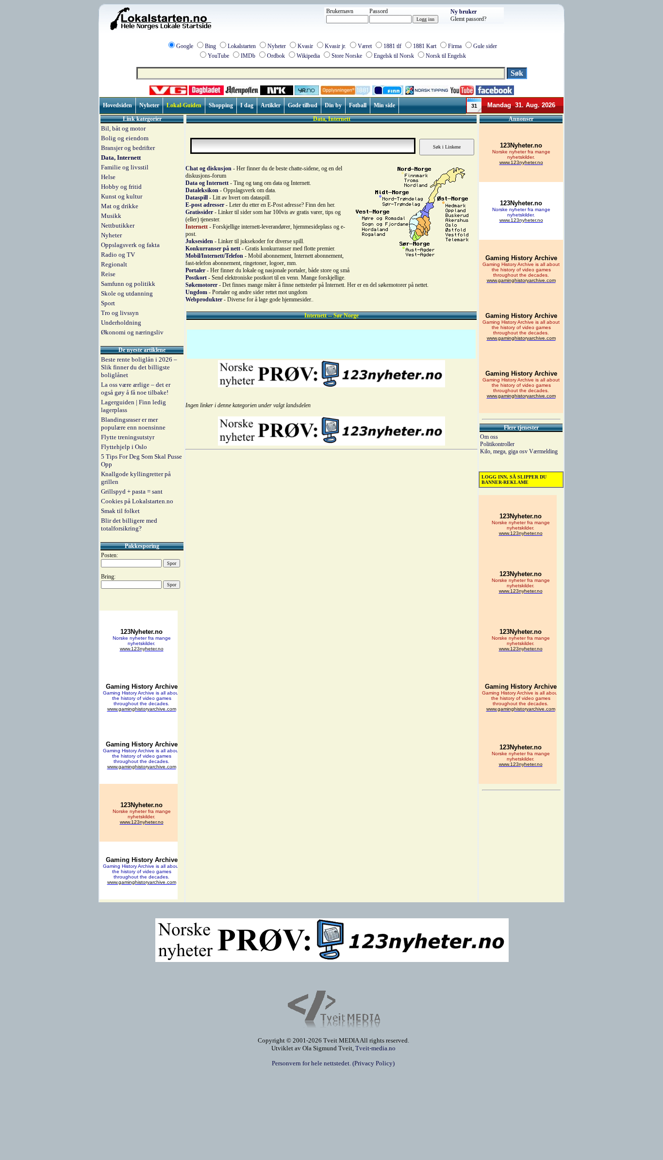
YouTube (218, 55)
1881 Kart (424, 46)
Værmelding (543, 451)
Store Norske (347, 55)
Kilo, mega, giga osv (504, 451)
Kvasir (305, 46)
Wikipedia (308, 55)
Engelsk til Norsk (394, 55)
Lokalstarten (242, 46)
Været (365, 46)
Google (184, 46)
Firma (455, 46)
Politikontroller (497, 444)
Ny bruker (463, 11)
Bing (210, 46)
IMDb (248, 55)
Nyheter (276, 46)
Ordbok (276, 55)
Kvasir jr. (335, 46)
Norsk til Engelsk (446, 55)
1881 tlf (392, 46)
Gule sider (485, 46)
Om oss (489, 436)
